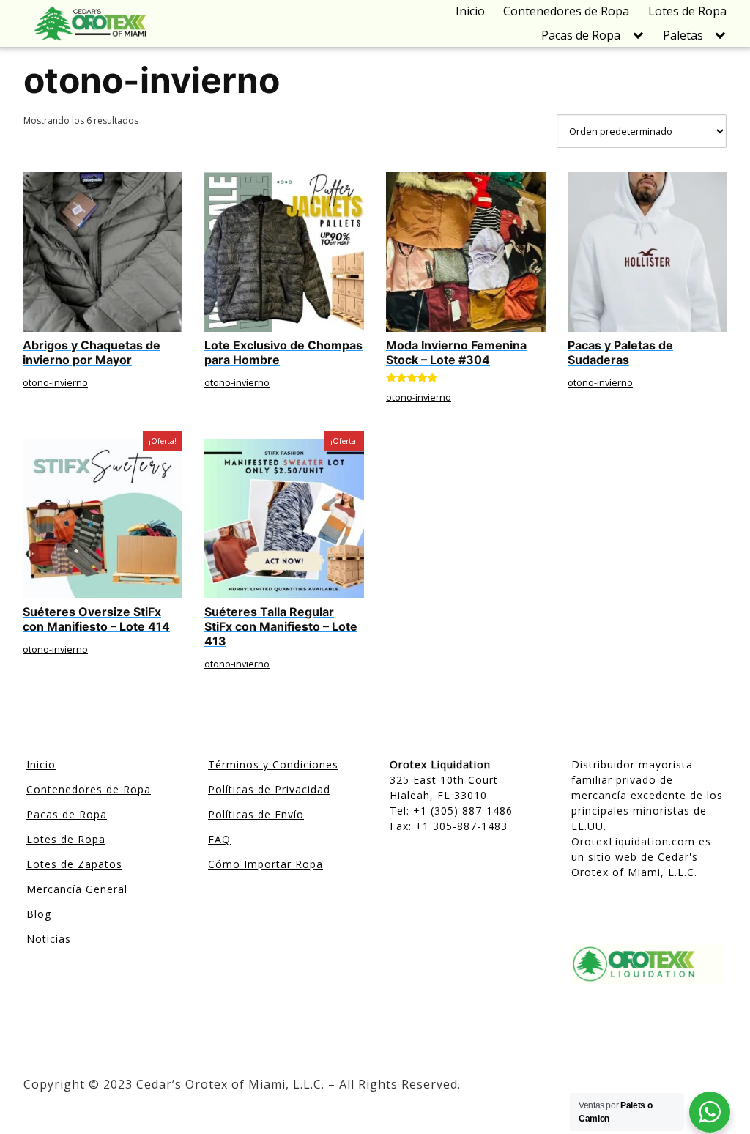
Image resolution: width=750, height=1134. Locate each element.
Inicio (470, 11)
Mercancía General (76, 889)
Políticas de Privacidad (269, 789)
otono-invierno (55, 382)
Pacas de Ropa (580, 35)
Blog (38, 914)
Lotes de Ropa (687, 11)
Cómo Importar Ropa (265, 864)
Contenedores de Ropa (566, 11)
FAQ (219, 839)
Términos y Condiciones (273, 764)
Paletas (683, 35)
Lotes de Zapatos (74, 864)
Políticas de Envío (256, 814)
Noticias (48, 939)
